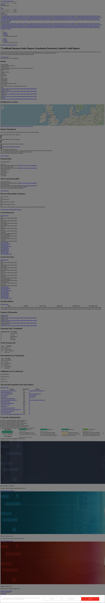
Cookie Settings (71, 598)
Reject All (52, 598)
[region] (52, 599)
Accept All (90, 598)
